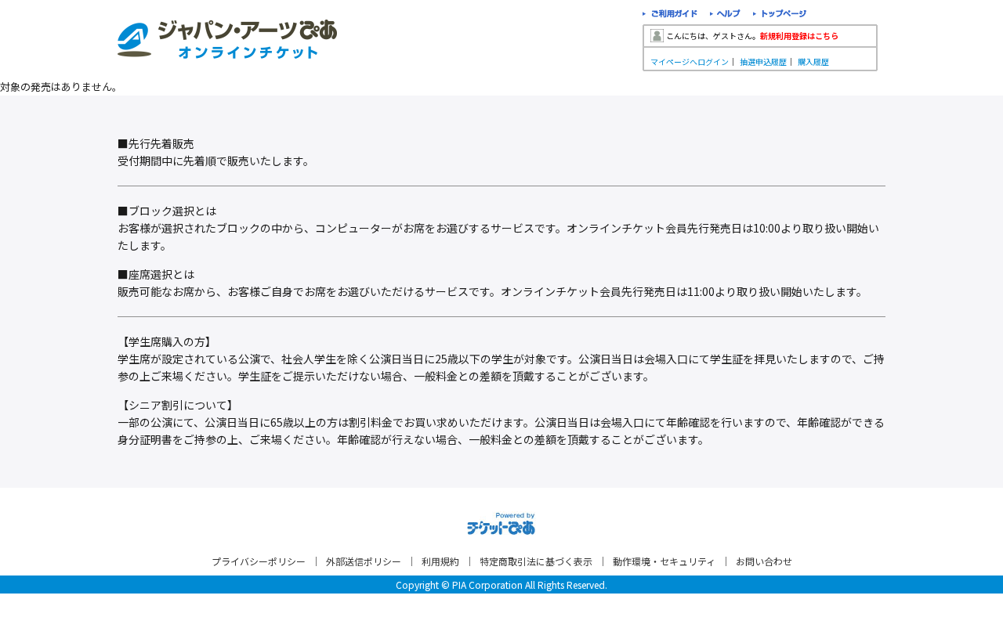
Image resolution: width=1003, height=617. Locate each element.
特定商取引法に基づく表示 (536, 561)
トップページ (780, 15)
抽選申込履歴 (763, 61)
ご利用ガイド (670, 15)
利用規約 (440, 561)
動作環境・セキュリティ (664, 561)
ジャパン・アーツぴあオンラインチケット (227, 39)
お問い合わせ (764, 561)
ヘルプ (725, 15)
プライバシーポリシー (259, 561)
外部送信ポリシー (363, 561)
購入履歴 (813, 61)
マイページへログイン (689, 61)
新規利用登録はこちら (799, 35)
